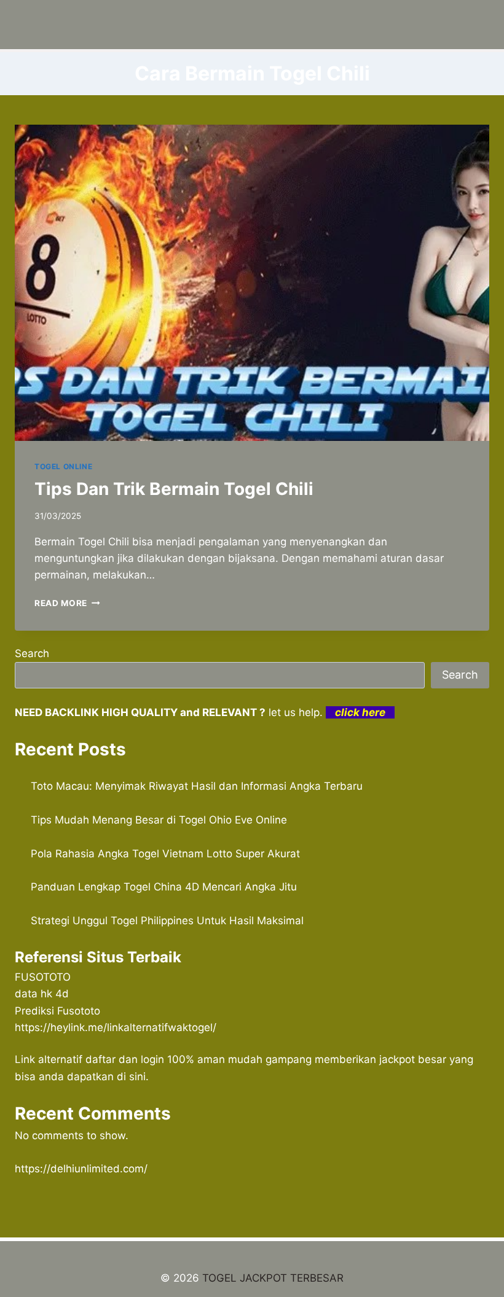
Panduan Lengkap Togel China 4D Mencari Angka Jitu (164, 887)
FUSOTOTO (43, 977)
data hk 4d (42, 993)
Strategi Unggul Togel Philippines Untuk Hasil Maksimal (167, 920)
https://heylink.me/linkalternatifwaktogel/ (115, 1027)
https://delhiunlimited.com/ (81, 1169)
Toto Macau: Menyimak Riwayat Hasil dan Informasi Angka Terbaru (197, 786)
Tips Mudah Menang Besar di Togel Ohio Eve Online (159, 820)
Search (32, 653)
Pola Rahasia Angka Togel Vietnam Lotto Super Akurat (165, 853)
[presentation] (252, 283)
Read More (67, 603)
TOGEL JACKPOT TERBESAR (273, 1278)
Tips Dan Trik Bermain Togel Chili (173, 488)
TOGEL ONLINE (63, 466)
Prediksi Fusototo (57, 1011)
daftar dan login (124, 1059)
